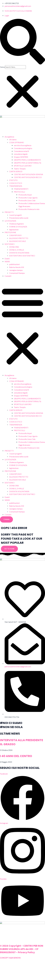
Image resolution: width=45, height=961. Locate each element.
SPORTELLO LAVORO (23, 166)
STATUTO (13, 180)
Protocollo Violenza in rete (28, 209)
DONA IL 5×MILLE (16, 250)
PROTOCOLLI (19, 192)
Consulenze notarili (21, 151)
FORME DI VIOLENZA (18, 227)
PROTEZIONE (10, 232)
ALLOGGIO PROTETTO (18, 238)
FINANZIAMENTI (21, 189)
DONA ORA (14, 247)
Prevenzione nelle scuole (18, 218)
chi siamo (12, 139)
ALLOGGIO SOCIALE (17, 241)
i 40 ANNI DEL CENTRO (16, 756)
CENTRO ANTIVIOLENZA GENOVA (28, 174)
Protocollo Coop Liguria (27, 198)
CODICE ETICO (15, 183)
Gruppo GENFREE (21, 157)
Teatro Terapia (20, 169)
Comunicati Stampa (17, 273)
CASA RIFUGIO (15, 235)
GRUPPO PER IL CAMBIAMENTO (27, 160)
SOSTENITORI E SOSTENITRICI (22, 256)
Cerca (2, 67)
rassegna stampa (15, 270)
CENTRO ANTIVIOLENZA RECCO (28, 177)
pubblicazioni (14, 264)
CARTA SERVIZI (15, 171)
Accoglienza (9, 137)
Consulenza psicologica (23, 148)
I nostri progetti (15, 215)
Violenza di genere (16, 224)
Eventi (7, 259)
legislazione (13, 230)
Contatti (8, 276)
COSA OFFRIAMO (16, 142)
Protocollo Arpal (25, 195)
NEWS (7, 261)
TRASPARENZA (15, 186)
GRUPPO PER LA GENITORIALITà (27, 163)
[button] (22, 42)
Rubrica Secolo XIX (16, 267)
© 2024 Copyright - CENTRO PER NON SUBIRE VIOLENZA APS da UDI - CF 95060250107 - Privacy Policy (21, 949)
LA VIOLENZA (10, 221)
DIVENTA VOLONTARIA (19, 253)
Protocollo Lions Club (26, 200)
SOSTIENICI (10, 244)
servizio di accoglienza (22, 145)
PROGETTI (9, 212)
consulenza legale (20, 154)
